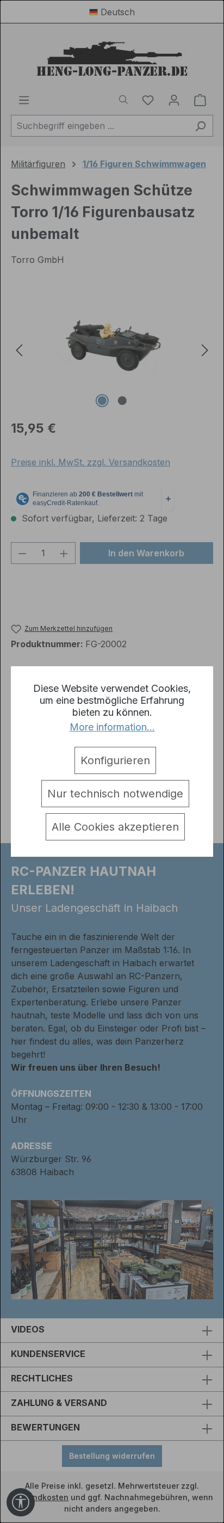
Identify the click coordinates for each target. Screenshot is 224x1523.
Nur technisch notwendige (115, 793)
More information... (112, 727)
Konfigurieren (115, 760)
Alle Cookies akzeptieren (115, 826)
